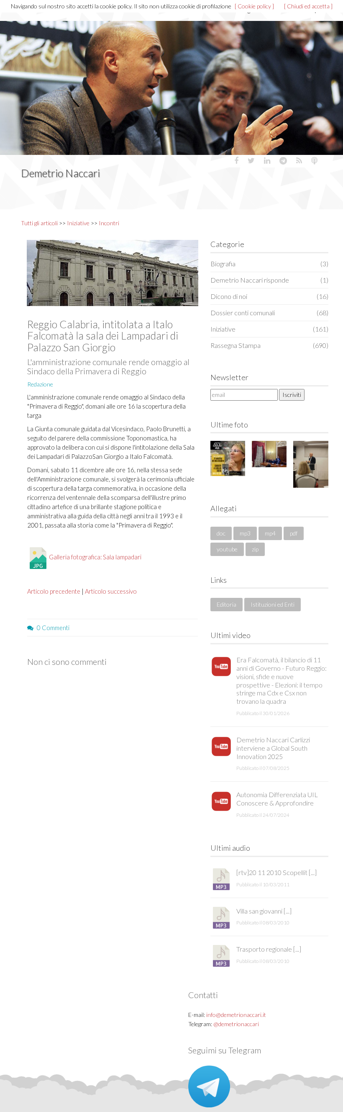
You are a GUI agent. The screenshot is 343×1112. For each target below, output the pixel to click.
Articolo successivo (111, 591)
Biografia (269, 264)
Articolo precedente (53, 591)
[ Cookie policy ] (254, 6)
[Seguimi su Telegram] (209, 1085)
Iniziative (78, 223)
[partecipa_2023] (269, 454)
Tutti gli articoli (39, 223)
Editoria (226, 604)
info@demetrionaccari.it (236, 1014)
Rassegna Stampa (269, 345)
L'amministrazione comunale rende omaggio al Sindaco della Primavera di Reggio (108, 366)
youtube (227, 549)
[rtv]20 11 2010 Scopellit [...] (276, 872)
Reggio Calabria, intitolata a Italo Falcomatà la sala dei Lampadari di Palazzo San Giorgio (102, 335)
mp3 (245, 533)
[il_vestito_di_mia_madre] (227, 458)
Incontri (109, 223)
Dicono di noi (269, 296)
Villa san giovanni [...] (264, 911)
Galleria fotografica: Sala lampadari (95, 557)
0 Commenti (53, 627)
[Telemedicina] (310, 464)
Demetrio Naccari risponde (269, 280)
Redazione (40, 384)
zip (255, 549)
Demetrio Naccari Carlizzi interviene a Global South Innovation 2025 (273, 748)
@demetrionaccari (236, 1023)
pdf (293, 533)
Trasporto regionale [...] (268, 949)
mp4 (270, 533)
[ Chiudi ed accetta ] (308, 6)
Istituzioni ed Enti (272, 604)
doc (221, 533)
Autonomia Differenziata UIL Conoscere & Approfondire (277, 798)
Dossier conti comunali (269, 313)
